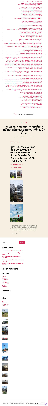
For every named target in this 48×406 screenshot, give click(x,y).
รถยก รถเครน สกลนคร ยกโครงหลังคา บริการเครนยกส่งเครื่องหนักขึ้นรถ (24, 130)
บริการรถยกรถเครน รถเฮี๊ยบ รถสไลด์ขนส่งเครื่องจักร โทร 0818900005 (18, 402)
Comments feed (5, 304)
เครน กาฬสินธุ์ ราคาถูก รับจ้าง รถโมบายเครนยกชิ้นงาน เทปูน (31, 32)
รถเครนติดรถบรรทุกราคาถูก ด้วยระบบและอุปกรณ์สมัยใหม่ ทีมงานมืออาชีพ (29, 24)
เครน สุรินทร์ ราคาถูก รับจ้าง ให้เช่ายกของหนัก (34, 51)
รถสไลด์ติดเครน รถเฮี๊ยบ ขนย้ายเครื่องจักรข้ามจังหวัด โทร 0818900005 (29, 19)
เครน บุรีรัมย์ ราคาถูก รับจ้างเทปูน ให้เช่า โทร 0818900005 (31, 42)
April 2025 (4, 276)
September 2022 (5, 283)
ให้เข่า (18, 233)
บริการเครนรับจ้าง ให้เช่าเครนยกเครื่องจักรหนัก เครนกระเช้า (31, 10)
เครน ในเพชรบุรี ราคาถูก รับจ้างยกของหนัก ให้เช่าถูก (33, 95)
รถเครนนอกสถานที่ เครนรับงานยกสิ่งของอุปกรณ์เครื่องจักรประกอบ (30, 25)
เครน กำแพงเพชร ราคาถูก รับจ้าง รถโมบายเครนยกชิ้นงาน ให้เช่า (30, 33)
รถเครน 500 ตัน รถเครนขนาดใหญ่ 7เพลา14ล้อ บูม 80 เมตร (31, 21)
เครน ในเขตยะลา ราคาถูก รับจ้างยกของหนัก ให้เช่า (14, 90)
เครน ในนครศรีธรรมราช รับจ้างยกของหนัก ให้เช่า (33, 69)
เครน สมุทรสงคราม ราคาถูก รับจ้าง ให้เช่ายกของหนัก (15, 51)
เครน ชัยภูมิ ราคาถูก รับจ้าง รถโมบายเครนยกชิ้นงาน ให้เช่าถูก (31, 37)
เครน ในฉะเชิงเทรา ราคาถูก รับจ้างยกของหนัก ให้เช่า (15, 67)
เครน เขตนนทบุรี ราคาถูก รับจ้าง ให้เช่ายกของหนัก (33, 57)
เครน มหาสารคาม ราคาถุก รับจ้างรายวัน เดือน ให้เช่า (14, 44)
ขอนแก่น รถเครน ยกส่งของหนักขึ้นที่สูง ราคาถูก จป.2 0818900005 (30, 4)
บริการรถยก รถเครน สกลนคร (16, 164)
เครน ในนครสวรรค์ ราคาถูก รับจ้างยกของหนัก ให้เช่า (14, 71)
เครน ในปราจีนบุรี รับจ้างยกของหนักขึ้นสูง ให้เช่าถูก (33, 72)
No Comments (31, 136)
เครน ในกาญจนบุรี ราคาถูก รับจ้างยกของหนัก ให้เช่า (14, 65)
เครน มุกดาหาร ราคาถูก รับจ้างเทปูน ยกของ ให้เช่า (33, 44)
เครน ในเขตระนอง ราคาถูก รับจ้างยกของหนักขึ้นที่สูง (33, 90)
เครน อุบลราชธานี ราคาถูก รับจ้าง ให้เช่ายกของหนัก (14, 57)
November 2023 (5, 282)
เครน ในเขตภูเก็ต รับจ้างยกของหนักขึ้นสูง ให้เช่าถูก (33, 89)
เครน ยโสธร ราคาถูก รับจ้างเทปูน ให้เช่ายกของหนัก (16, 46)
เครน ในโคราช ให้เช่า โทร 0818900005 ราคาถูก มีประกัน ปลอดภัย (30, 97)
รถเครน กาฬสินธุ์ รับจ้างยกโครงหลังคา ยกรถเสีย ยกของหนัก (31, 22)
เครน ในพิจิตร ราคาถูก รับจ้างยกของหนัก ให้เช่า (33, 75)
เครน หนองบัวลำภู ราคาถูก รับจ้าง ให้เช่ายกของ (14, 54)
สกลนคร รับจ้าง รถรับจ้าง (25, 232)
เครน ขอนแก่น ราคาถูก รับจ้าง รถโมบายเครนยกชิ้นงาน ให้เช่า (31, 35)
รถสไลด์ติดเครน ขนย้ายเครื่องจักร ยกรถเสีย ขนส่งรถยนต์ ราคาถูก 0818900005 (28, 18)
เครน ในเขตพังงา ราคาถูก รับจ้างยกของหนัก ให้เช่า (15, 89)
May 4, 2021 (24, 136)
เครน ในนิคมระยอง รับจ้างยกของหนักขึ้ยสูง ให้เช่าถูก (14, 72)
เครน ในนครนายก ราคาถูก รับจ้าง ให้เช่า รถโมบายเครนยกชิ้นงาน (30, 68)
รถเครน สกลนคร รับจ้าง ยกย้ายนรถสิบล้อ (23, 229)
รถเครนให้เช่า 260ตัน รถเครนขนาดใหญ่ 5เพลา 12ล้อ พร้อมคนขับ (30, 28)
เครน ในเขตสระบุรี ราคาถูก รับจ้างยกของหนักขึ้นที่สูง (33, 93)
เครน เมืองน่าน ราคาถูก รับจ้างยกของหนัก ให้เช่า (33, 60)
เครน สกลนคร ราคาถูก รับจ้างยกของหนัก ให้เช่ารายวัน (32, 49)
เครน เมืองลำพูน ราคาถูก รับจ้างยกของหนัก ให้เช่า (33, 61)
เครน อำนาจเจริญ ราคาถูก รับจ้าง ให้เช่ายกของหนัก (33, 54)
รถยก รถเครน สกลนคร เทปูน (30, 227)
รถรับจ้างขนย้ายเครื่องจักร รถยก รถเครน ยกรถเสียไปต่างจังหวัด (31, 17)
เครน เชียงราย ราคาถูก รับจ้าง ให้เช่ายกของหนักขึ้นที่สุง (14, 58)
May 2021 (4, 285)
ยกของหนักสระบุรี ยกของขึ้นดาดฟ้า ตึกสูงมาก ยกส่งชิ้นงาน (12, 250)
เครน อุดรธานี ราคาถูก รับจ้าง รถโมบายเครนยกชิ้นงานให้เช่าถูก (31, 56)
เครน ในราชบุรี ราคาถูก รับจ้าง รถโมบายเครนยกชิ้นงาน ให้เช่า (31, 78)
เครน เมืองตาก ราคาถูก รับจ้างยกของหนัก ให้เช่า (15, 60)
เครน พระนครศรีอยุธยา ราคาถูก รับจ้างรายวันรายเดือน (32, 43)
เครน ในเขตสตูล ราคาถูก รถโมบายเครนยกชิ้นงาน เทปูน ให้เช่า (31, 92)
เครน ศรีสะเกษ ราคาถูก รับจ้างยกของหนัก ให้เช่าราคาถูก (32, 47)
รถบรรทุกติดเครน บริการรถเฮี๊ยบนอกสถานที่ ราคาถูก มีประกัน (31, 14)
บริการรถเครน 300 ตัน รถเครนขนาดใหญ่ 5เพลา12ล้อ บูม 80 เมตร (30, 8)
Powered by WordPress (30, 403)
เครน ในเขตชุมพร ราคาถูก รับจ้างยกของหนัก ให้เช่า (33, 86)
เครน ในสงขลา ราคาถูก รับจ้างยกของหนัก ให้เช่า (13, 79)
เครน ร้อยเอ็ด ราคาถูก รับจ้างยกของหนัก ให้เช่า (34, 46)
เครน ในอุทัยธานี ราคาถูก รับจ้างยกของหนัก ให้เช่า (33, 85)
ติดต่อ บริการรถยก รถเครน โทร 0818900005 (34, 5)
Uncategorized (24, 122)
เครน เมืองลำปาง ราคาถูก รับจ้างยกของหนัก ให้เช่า (15, 61)
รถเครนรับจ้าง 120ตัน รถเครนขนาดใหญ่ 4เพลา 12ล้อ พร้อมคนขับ (30, 26)
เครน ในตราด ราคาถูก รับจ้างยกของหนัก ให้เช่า (33, 67)
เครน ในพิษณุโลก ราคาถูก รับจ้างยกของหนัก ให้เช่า (33, 76)
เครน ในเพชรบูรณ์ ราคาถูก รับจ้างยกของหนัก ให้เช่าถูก (32, 96)
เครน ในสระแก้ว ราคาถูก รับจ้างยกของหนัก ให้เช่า (14, 81)
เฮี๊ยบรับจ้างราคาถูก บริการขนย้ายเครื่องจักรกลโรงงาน (32, 107)
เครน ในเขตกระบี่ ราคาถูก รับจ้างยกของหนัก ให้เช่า (14, 86)
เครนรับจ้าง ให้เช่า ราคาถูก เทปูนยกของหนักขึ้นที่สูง (33, 101)
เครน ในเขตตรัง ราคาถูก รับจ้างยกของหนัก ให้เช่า (13, 88)
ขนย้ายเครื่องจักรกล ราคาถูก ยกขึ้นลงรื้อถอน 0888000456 (31, 3)
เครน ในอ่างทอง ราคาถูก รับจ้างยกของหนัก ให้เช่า (33, 83)
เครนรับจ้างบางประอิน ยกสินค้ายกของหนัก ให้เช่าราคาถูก (32, 103)
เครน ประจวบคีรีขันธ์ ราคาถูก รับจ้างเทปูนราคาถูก (13, 43)
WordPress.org (5, 305)
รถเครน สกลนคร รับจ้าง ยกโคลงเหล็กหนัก (27, 230)
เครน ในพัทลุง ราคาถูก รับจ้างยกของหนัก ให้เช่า (16, 75)
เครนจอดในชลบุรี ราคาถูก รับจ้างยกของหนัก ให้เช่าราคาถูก (31, 100)
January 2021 (4, 286)
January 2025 (5, 278)
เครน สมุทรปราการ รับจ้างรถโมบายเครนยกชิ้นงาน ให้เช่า (32, 50)
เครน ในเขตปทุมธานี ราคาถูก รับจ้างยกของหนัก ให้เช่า (32, 88)
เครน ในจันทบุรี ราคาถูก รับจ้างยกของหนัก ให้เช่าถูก (33, 65)
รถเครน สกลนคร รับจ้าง (24, 228)
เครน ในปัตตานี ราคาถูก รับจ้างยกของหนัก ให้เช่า (15, 74)
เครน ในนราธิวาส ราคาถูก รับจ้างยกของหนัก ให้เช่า (33, 71)
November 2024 (5, 279)
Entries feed (4, 302)
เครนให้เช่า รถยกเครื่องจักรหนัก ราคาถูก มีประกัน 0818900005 (31, 104)
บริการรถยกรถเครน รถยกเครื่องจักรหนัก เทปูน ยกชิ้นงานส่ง (31, 7)
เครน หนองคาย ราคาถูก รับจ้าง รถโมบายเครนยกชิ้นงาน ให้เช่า (31, 53)
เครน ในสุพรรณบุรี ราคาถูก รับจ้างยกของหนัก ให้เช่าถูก (32, 82)
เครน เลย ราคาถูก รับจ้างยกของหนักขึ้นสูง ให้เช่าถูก (14, 64)
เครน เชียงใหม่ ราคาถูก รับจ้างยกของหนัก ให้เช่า (33, 58)
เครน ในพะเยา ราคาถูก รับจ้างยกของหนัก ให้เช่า (33, 74)
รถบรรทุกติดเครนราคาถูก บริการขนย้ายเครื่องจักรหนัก (32, 15)
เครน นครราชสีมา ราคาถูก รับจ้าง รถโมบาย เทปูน (15, 40)
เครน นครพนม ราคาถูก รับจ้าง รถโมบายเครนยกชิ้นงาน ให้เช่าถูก (30, 39)
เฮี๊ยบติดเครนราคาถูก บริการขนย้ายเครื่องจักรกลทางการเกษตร (31, 106)
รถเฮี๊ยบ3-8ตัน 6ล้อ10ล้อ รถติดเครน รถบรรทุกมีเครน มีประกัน (17, 29)
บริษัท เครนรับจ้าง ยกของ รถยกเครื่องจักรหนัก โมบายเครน (32, 11)
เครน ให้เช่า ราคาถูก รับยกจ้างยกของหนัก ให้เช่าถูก (33, 99)
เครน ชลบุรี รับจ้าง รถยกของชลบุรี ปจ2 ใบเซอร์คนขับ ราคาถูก (31, 36)
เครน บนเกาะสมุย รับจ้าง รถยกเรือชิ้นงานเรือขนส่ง (33, 40)
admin (18, 136)
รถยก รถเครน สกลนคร (15, 142)
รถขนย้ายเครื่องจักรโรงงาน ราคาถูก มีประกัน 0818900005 (31, 12)
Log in (3, 301)
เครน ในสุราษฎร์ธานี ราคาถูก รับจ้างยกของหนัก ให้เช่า (14, 83)
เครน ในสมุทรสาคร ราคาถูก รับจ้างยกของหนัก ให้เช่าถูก (32, 79)
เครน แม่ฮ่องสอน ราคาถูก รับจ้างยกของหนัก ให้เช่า (33, 64)
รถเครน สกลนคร (17, 228)
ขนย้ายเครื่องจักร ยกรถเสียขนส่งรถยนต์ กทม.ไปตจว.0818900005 (30, 1)
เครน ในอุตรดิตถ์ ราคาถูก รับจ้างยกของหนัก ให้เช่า (15, 85)
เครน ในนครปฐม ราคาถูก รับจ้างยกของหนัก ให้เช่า (15, 69)
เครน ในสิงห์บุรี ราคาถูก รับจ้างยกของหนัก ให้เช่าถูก (33, 81)
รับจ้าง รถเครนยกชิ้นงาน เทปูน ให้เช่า (35, 29)
